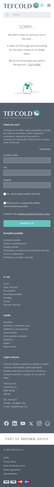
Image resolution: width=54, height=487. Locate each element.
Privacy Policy (9, 461)
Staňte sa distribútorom (14, 243)
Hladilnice (8, 339)
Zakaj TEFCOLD (10, 287)
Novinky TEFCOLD (11, 304)
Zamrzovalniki (10, 332)
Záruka (6, 301)
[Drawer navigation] (49, 5)
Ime (5, 167)
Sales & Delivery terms (14, 465)
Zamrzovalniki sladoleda (15, 336)
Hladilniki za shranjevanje (15, 329)
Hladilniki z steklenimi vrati (16, 325)
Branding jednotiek (12, 294)
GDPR (6, 457)
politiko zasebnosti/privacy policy (34, 214)
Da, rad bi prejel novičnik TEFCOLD (24, 194)
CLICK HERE (34, 64)
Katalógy (7, 297)
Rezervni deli (9, 346)
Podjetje (7, 180)
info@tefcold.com (19, 406)
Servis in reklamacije (13, 253)
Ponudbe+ (8, 322)
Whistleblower (10, 473)
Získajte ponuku (11, 247)
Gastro (6, 343)
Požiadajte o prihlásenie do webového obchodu (26, 250)
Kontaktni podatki (11, 240)
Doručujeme (9, 290)
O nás (6, 283)
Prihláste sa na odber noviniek (18, 257)
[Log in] (42, 5)
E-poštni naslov (11, 155)
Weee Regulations (12, 469)
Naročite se (27, 223)
